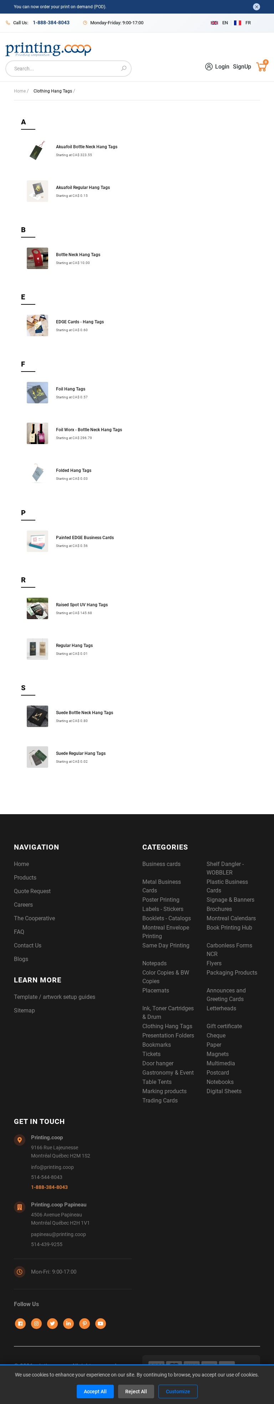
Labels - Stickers (162, 909)
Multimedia (221, 1063)
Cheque (216, 1035)
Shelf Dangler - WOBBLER (225, 868)
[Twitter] (52, 1323)
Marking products (164, 1091)
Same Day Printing (165, 945)
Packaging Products (232, 972)
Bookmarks (156, 1044)
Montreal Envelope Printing (165, 932)
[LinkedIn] (68, 1323)
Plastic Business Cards (227, 886)
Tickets (151, 1054)
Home (20, 91)
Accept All (95, 1391)
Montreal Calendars (231, 918)
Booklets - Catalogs (166, 918)
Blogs (21, 959)
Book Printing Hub (229, 927)
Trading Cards (160, 1100)
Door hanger (157, 1063)
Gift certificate (224, 1026)
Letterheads (221, 1008)
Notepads (154, 963)
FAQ (19, 931)
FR (248, 22)
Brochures (219, 909)
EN (225, 22)
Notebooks (220, 1082)
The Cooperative (34, 918)
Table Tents (157, 1082)
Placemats (155, 990)
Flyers (214, 963)
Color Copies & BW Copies (165, 977)
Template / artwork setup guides (54, 997)
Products (25, 877)
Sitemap (24, 1010)
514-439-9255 (46, 1244)
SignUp (242, 66)
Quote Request (32, 891)
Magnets (218, 1054)
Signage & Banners (230, 899)
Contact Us (27, 945)
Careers (23, 904)
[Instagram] (36, 1323)
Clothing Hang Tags (167, 1026)
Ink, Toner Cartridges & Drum (168, 1012)
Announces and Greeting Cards (226, 994)
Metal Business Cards (161, 886)
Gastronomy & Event (168, 1072)
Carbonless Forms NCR (229, 949)
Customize (178, 1391)
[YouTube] (100, 1323)
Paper (214, 1044)
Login (222, 66)
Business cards (161, 864)
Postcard (218, 1072)
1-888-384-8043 (49, 1187)
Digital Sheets (224, 1091)
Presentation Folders (168, 1035)
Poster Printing (160, 899)
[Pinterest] (84, 1323)
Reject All (136, 1391)
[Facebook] (20, 1323)
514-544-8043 (46, 1177)
